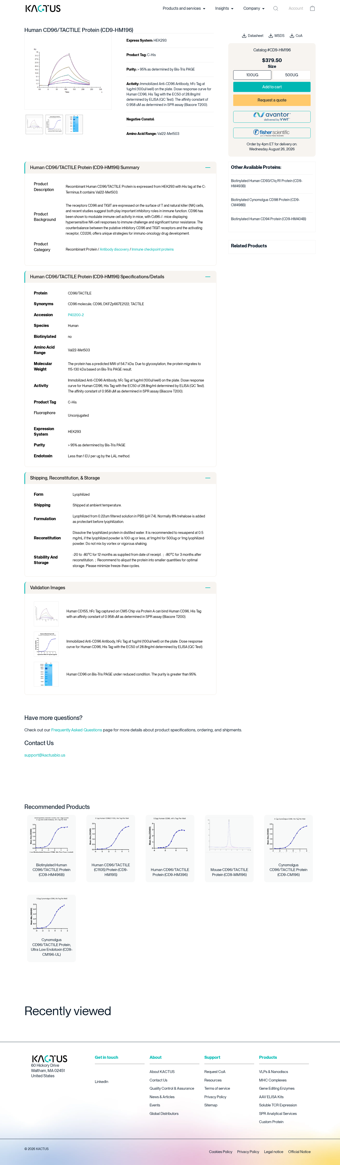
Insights (222, 8)
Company (252, 8)
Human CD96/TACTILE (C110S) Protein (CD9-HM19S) (111, 870)
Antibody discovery (114, 249)
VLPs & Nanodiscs (273, 1071)
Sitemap (210, 1105)
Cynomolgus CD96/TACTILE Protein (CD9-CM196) (288, 870)
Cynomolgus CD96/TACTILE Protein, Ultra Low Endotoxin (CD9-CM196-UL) (51, 947)
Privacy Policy (215, 1097)
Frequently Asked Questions (76, 729)
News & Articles (162, 1097)
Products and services (182, 8)
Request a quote (272, 100)
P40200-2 (76, 315)
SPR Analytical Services (278, 1113)
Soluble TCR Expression (278, 1105)
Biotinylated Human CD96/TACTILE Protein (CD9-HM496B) (51, 870)
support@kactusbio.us (44, 755)
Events (155, 1105)
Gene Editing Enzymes (276, 1088)
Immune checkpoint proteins (153, 249)
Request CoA (215, 1071)
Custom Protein (271, 1122)
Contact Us (158, 1080)
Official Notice (299, 1152)
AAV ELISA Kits (271, 1097)
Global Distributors (164, 1113)
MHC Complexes (272, 1080)
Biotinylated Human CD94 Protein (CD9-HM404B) (268, 219)
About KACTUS (162, 1071)
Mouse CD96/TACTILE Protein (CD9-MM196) (229, 872)
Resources (213, 1080)
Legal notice (273, 1152)
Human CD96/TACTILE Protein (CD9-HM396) (170, 872)
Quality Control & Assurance (172, 1088)
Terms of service (217, 1088)
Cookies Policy (220, 1152)
